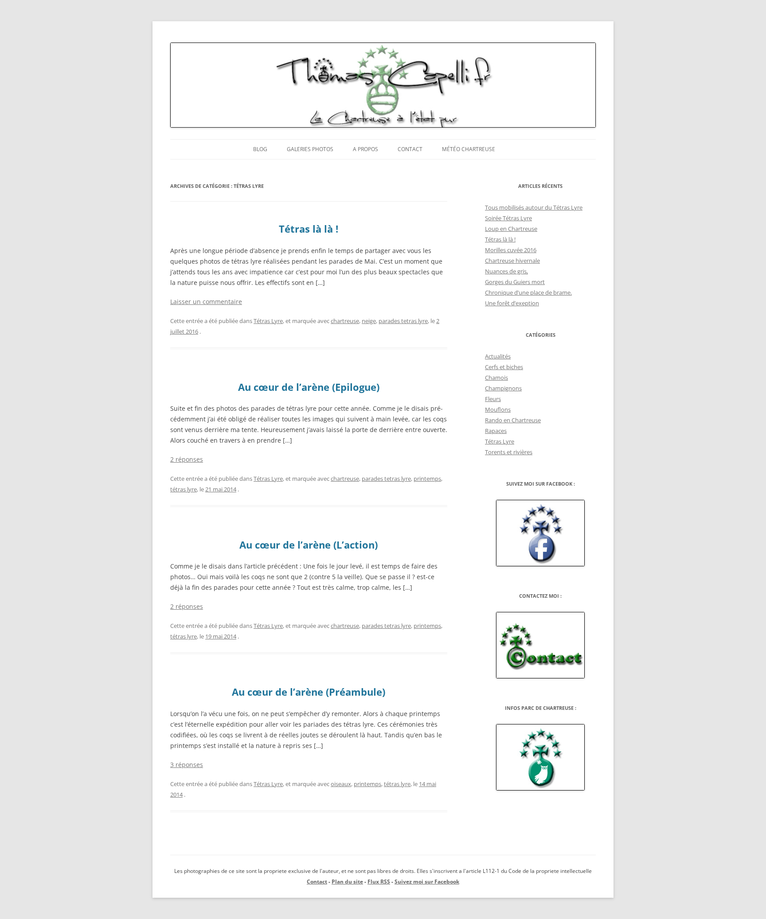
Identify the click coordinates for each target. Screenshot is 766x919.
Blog (260, 149)
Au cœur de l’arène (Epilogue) (308, 386)
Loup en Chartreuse (511, 229)
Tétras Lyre (268, 321)
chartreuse (345, 321)
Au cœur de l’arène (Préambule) (308, 691)
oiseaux (341, 784)
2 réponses (186, 459)
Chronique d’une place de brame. (528, 292)
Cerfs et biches (504, 367)
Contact (410, 149)
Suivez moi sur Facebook (427, 881)
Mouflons (498, 409)
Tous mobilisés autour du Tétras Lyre (533, 207)
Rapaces (496, 431)
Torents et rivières (508, 452)
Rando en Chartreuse (513, 420)
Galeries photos (310, 149)
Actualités (498, 356)
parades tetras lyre (403, 321)
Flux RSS (378, 881)
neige (369, 321)
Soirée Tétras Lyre (508, 218)
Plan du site (347, 881)
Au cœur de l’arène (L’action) (308, 544)
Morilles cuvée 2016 (510, 250)
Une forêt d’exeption (512, 303)
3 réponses (186, 764)
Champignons (503, 388)
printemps (427, 479)
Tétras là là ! (308, 228)
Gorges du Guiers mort (515, 282)
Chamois (496, 378)
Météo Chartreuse (468, 149)
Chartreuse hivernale (512, 261)
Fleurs (493, 399)
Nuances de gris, (506, 271)
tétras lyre (183, 489)
